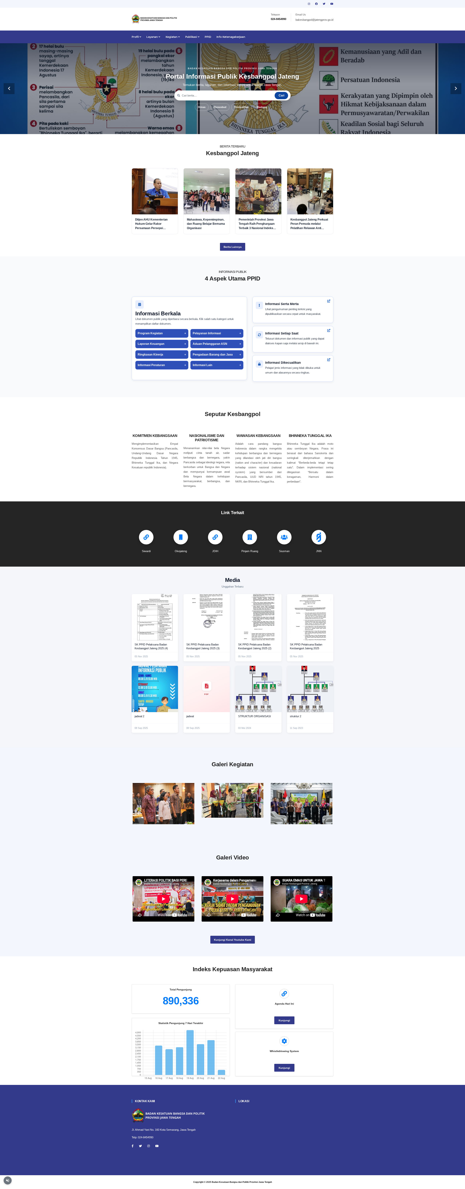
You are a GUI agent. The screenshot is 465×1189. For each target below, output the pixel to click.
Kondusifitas (241, 107)
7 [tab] (249, 128)
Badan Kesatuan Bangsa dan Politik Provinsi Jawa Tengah (242, 1182)
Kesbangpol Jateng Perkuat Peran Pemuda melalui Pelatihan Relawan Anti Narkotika (309, 224)
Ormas (201, 107)
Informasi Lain (202, 365)
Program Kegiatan (150, 333)
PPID (208, 37)
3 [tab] (227, 128)
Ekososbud (220, 107)
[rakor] (163, 803)
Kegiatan (172, 37)
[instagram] (309, 4)
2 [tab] (221, 128)
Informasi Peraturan (151, 365)
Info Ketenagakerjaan (231, 37)
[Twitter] (140, 1146)
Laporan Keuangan (151, 343)
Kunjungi (284, 1020)
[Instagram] (148, 1146)
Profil (136, 37)
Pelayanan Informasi (207, 333)
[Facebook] (132, 1146)
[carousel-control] (9, 89)
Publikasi (191, 37)
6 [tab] (243, 128)
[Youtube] (157, 1146)
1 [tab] (216, 128)
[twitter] (324, 4)
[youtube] (331, 4)
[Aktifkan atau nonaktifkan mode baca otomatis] (8, 1180)
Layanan (152, 37)
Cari (281, 95)
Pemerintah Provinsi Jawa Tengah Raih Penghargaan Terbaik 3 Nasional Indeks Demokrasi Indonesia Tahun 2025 (257, 224)
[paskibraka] (232, 800)
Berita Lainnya (233, 246)
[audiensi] (301, 803)
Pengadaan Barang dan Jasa (213, 354)
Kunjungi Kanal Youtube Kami (232, 939)
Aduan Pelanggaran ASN (210, 343)
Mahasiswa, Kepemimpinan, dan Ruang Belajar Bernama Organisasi (206, 223)
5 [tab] (238, 128)
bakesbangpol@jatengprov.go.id (314, 19)
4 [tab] (232, 128)
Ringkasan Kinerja (150, 354)
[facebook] (317, 4)
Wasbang (262, 107)
